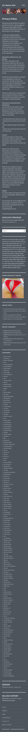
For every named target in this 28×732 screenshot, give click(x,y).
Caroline (6, 414)
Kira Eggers (7, 512)
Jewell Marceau (8, 496)
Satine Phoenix (8, 622)
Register (4, 710)
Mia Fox (6, 554)
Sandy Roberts (8, 620)
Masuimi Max (7, 544)
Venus (5, 668)
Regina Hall (7, 604)
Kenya (5, 510)
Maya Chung (7, 546)
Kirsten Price (7, 514)
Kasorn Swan (7, 508)
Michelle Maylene (9, 558)
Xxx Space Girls (8, 5)
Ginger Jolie (7, 466)
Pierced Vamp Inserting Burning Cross (14, 309)
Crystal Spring (8, 426)
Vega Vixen (7, 666)
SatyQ (5, 624)
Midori (5, 560)
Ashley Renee (7, 384)
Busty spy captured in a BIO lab (12, 315)
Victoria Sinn (7, 672)
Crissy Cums (7, 420)
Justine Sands (7, 504)
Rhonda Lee (7, 608)
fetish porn (13, 261)
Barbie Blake (7, 392)
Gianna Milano (8, 462)
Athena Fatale (8, 386)
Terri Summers (8, 654)
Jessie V (6, 494)
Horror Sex (18, 687)
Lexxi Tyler (7, 532)
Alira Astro (7, 358)
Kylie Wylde (7, 520)
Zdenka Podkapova (9, 676)
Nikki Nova (7, 586)
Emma (5, 450)
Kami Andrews (8, 506)
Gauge (5, 458)
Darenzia (6, 436)
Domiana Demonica (9, 444)
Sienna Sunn (7, 634)
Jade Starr (6, 476)
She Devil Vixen (8, 632)
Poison (5, 596)
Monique (6, 572)
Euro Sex (6, 456)
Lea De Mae (7, 524)
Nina (5, 588)
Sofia (5, 638)
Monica (6, 568)
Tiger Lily (6, 656)
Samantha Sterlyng (9, 618)
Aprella (6, 376)
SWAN (5, 642)
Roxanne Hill (7, 612)
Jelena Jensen (7, 488)
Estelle (5, 454)
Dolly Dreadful (8, 442)
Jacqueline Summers (9, 472)
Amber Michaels (8, 360)
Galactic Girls (14, 249)
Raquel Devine (8, 598)
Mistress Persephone (10, 566)
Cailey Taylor (7, 406)
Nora (5, 590)
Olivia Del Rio (7, 592)
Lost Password (6, 717)
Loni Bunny (7, 538)
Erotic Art (6, 452)
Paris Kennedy (8, 594)
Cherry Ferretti (8, 416)
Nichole (6, 580)
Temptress (7, 652)
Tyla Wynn (7, 662)
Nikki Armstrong (8, 584)
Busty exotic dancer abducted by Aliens (15, 317)
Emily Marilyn (8, 448)
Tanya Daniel (7, 648)
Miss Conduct (7, 564)
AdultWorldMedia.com (10, 222)
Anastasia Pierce (8, 364)
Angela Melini (7, 366)
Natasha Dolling (8, 578)
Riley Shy (6, 610)
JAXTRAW (6, 486)
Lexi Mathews (8, 530)
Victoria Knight (8, 670)
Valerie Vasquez (8, 664)
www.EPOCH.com (14, 698)
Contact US (5, 721)
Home (4, 707)
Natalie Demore (8, 576)
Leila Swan (7, 528)
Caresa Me (6, 410)
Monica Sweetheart (9, 570)
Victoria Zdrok (8, 674)
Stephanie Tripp (8, 640)
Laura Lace (7, 522)
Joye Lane (6, 498)
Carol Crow (7, 412)
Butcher (6, 404)
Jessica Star (7, 490)
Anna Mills (7, 372)
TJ (4, 658)
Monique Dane (8, 574)
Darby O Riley (7, 434)
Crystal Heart (7, 424)
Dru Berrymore (8, 446)
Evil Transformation (15, 330)
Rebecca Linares (8, 600)
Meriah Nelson (8, 552)
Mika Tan (6, 562)
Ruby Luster (7, 614)
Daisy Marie (7, 428)
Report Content (6, 724)
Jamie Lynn (7, 478)
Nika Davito (7, 582)
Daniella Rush (7, 430)
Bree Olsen (7, 400)
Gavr (5, 460)
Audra (5, 388)
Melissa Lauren (8, 550)
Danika (6, 432)
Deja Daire (6, 440)
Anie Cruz (6, 370)
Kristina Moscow (8, 518)
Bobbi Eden (7, 398)
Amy (5, 362)
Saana (5, 616)
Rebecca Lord (7, 602)
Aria (5, 378)
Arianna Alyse (7, 380)
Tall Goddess (7, 646)
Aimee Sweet (7, 356)
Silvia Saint (7, 636)
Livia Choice (7, 534)
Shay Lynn (7, 628)
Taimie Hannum (8, 644)
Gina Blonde (7, 464)
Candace (6, 408)
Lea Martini (7, 526)
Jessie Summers (8, 492)
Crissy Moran (7, 422)
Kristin (6, 516)
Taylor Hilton (7, 650)
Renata (6, 606)
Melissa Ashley (8, 548)
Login (3, 714)
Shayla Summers (8, 630)
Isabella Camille (8, 468)
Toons (5, 660)
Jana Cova (6, 480)
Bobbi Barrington (8, 396)
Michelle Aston (8, 556)
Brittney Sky (7, 402)
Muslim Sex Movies (7, 687)
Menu (23, 5)
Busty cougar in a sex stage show (13, 319)
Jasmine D (6, 482)
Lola (5, 536)
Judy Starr (6, 500)
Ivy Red (6, 470)
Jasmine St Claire (8, 484)
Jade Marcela (7, 474)
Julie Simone (7, 502)
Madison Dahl (7, 540)
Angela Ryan (7, 368)
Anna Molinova (8, 374)
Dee (5, 438)
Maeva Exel (7, 542)
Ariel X (5, 382)
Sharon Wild (7, 626)
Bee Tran (6, 394)
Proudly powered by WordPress (18, 729)
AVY (5, 390)
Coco (5, 418)
